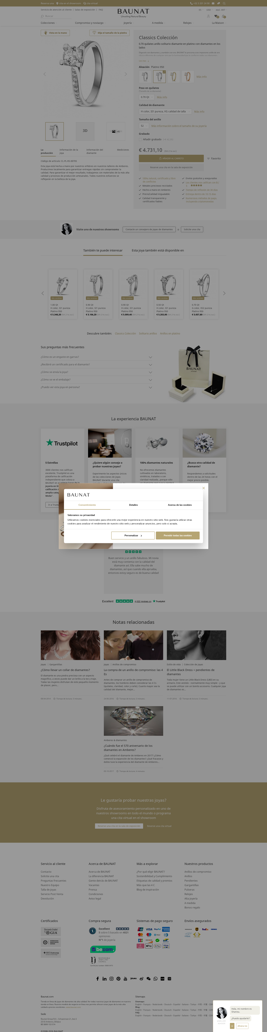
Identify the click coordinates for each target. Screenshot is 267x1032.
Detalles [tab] (133, 505)
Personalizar (131, 535)
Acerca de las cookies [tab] (180, 505)
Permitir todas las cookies (178, 535)
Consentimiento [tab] (87, 505)
